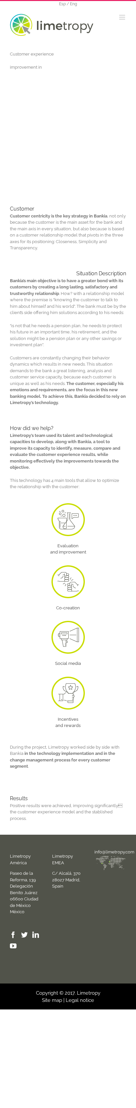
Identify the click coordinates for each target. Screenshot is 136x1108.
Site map (52, 1000)
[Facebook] (13, 935)
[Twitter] (24, 935)
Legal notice (80, 1000)
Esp (62, 4)
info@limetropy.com (114, 851)
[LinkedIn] (35, 935)
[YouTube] (13, 946)
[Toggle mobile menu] (122, 17)
